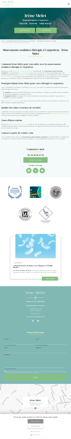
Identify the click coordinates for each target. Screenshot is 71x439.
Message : (7, 355)
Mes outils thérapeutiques (7, 77)
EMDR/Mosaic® (22, 75)
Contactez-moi (46, 30)
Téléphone (38, 348)
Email (5, 348)
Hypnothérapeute (24, 73)
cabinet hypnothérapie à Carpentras (18, 124)
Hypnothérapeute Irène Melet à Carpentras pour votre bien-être (20, 41)
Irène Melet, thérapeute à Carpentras (22, 71)
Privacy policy (36, 435)
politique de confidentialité (33, 372)
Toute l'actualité (50, 279)
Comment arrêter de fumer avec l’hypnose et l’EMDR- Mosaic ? (33, 266)
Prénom (6, 339)
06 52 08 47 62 (25, 30)
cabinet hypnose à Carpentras (12, 101)
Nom (37, 339)
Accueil (3, 41)
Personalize (36, 431)
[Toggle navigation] (68, 4)
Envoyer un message (35, 160)
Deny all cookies (36, 426)
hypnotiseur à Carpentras (43, 92)
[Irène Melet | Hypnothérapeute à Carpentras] (7, 4)
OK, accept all (36, 421)
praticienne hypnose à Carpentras (59, 113)
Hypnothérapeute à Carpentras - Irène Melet (46, 41)
